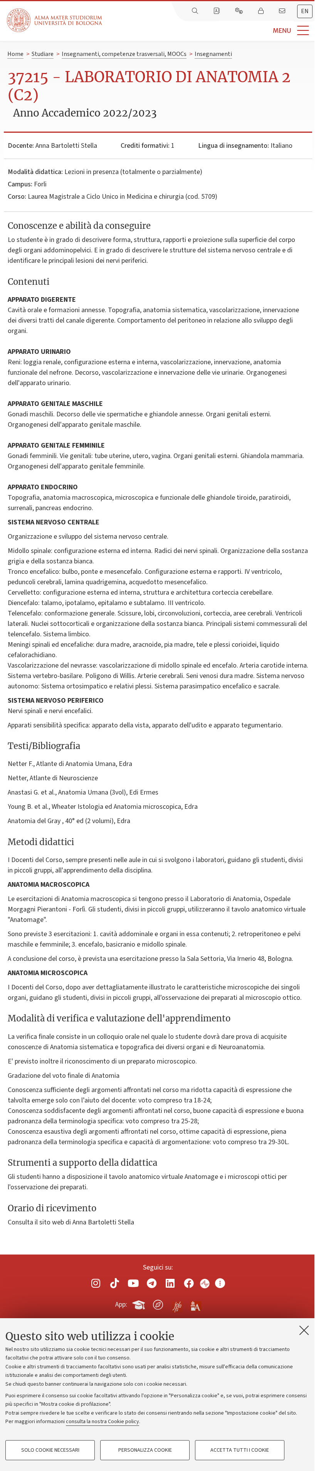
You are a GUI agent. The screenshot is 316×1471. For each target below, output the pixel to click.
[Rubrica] (217, 11)
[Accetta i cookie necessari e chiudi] (304, 1330)
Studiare (43, 54)
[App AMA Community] (195, 1304)
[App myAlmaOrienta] (158, 1303)
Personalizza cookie (145, 1450)
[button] (209, 30)
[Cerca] (196, 11)
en (305, 11)
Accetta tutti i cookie (239, 1450)
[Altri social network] (220, 1283)
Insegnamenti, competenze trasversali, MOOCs (124, 54)
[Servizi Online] (239, 11)
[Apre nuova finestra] (96, 1283)
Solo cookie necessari (50, 1450)
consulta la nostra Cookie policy (102, 1421)
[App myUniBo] (139, 1303)
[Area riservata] (261, 11)
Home (15, 54)
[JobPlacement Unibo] (176, 1303)
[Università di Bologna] (55, 20)
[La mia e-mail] (283, 11)
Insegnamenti (213, 54)
